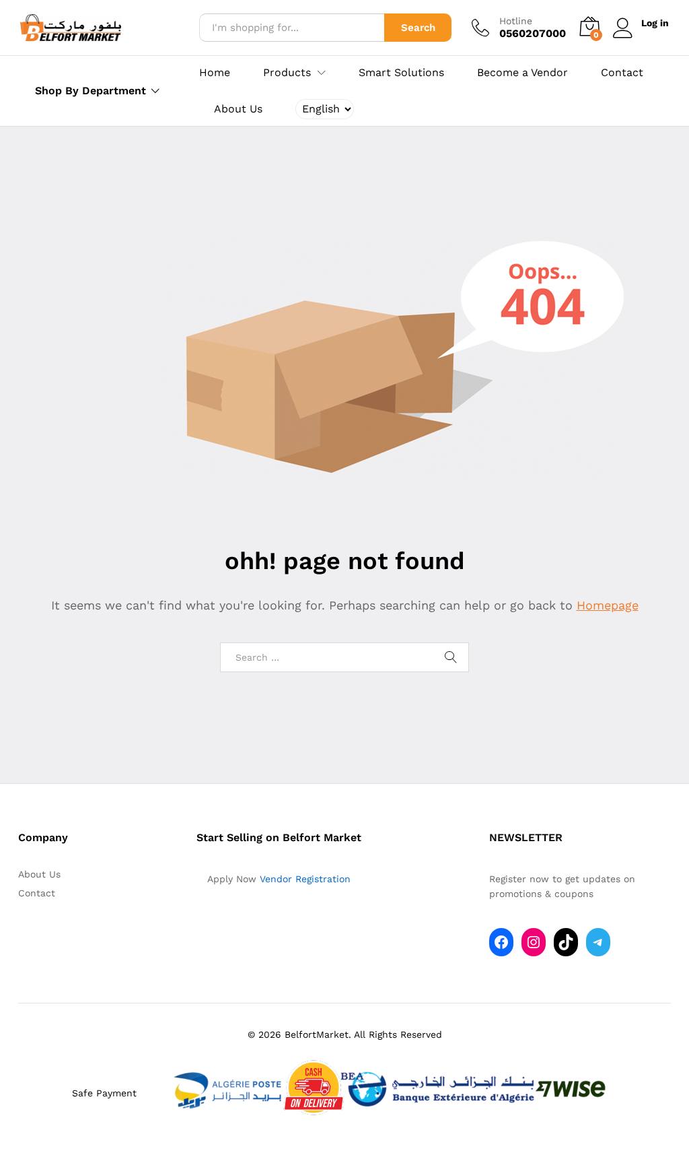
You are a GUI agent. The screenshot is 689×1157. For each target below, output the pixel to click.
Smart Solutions (401, 72)
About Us (238, 109)
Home (214, 72)
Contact (622, 72)
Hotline (515, 20)
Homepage (608, 605)
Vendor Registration (305, 878)
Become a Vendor (522, 72)
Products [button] (287, 72)
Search (418, 28)
